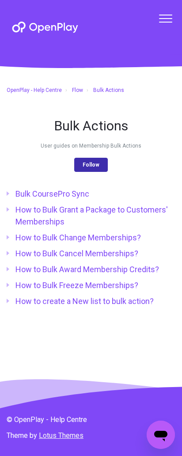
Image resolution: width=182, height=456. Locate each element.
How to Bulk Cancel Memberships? (76, 253)
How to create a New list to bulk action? (84, 301)
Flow (77, 90)
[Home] (45, 27)
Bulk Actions (108, 90)
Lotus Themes (61, 435)
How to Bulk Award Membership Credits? (87, 269)
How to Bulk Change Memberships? (78, 237)
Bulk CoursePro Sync (52, 193)
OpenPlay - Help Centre (34, 90)
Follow (91, 165)
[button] (165, 18)
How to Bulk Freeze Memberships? (76, 285)
